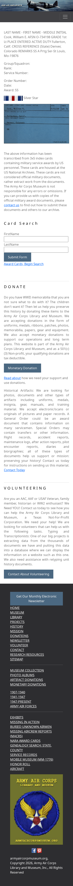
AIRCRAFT (17, 769)
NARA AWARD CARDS (25, 741)
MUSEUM (17, 612)
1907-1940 (17, 692)
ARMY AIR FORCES (23, 706)
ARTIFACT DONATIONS (26, 680)
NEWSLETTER (19, 640)
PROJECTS (17, 622)
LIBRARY (16, 617)
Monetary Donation (22, 368)
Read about (12, 378)
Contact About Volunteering (28, 574)
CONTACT (17, 650)
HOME (15, 608)
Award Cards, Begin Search (24, 264)
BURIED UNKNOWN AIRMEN (31, 727)
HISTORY (16, 626)
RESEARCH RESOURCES (27, 654)
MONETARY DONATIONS (28, 684)
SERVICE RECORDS (23, 755)
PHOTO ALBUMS (22, 675)
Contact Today (14, 470)
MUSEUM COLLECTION (27, 670)
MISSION (16, 631)
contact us (11, 205)
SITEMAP (16, 659)
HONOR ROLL (20, 764)
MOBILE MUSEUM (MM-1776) (31, 759)
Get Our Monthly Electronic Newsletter (36, 598)
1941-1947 (17, 697)
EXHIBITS (16, 717)
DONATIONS (19, 636)
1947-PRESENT (20, 701)
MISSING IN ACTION (25, 722)
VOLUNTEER (19, 645)
